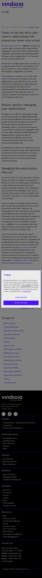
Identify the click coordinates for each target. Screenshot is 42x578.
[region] (21, 289)
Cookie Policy (27, 291)
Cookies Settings (21, 297)
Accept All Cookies (21, 303)
